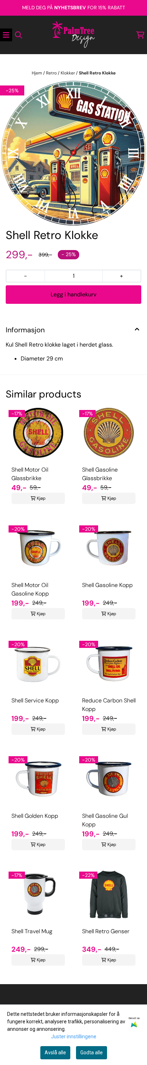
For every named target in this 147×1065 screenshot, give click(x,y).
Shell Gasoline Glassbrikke (100, 474)
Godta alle (91, 1052)
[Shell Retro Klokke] (73, 153)
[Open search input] (18, 34)
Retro (52, 73)
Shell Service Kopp (35, 700)
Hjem (37, 73)
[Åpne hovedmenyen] (6, 34)
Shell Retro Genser (106, 931)
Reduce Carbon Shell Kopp (109, 705)
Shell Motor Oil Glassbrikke (29, 474)
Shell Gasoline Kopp (107, 585)
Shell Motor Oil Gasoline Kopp (30, 589)
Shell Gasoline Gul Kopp (105, 820)
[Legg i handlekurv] (73, 294)
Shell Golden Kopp (34, 816)
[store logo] (73, 35)
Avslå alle (55, 1052)
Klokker (68, 73)
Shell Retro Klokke (97, 73)
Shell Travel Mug (31, 931)
